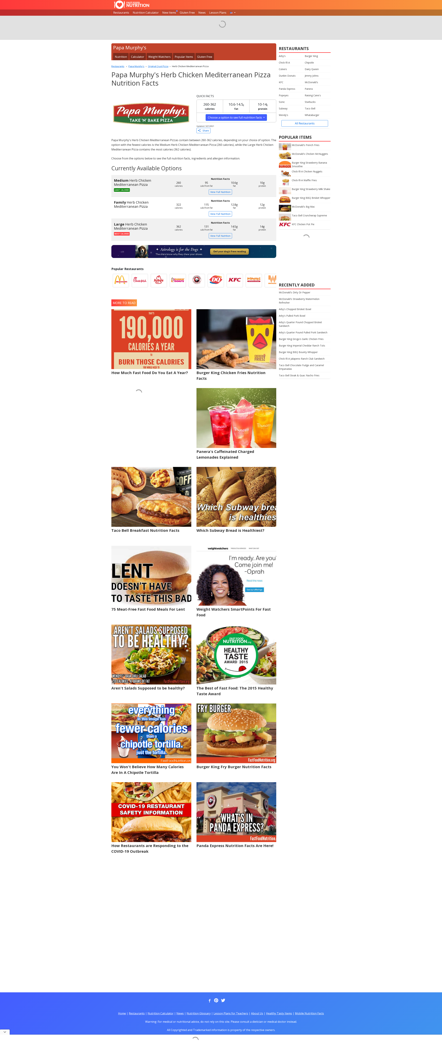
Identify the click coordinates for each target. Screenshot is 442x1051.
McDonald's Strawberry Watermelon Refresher (299, 300)
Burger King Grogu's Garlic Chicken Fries (301, 339)
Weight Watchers (159, 57)
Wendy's (283, 115)
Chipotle (309, 62)
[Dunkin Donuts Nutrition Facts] (178, 280)
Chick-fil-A (284, 62)
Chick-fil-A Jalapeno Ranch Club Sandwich (302, 358)
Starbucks (310, 102)
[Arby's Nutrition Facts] (159, 280)
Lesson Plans (217, 12)
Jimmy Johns (312, 75)
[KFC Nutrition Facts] (235, 280)
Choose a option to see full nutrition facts (235, 117)
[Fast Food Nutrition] (131, 5)
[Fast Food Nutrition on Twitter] (222, 1000)
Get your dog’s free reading (229, 251)
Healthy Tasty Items (279, 1013)
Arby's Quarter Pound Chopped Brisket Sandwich (300, 324)
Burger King (311, 56)
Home (122, 1013)
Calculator (137, 57)
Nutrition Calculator (146, 12)
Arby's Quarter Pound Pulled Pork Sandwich (303, 332)
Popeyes (284, 95)
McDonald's (311, 82)
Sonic (282, 102)
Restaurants (121, 12)
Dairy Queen (312, 69)
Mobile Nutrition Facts (309, 1013)
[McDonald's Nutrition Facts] (121, 280)
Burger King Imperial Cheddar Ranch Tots (302, 345)
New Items (169, 12)
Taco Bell (310, 108)
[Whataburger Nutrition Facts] (273, 280)
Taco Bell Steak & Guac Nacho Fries (299, 375)
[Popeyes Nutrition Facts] (254, 280)
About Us (257, 1013)
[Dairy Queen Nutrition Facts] (216, 280)
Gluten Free (187, 12)
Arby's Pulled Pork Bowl (292, 315)
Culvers (283, 69)
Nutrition (121, 57)
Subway (283, 108)
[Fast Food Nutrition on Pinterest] (215, 1000)
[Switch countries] (232, 12)
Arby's (282, 56)
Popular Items (184, 57)
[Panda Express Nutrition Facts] (197, 280)
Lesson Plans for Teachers (231, 1013)
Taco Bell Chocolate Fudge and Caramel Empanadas (301, 367)
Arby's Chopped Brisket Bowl (295, 309)
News (202, 12)
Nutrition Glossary (199, 1013)
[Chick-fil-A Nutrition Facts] (140, 280)
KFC (281, 82)
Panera (309, 88)
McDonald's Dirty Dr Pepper (294, 292)
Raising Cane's (313, 95)
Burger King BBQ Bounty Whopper (298, 352)
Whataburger (312, 115)
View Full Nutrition (220, 192)
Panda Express (287, 88)
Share (204, 130)
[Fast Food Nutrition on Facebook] (208, 1000)
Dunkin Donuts (287, 75)
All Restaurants (305, 123)
